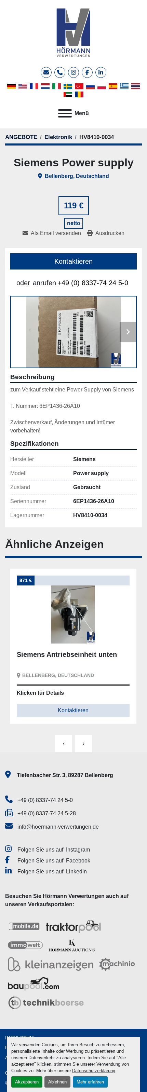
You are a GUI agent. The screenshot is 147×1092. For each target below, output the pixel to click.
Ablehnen (57, 1081)
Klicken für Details (40, 693)
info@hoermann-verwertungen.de (58, 827)
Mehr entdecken (46, 633)
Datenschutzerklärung (93, 1070)
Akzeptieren (27, 1081)
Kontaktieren (73, 261)
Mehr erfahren (90, 1081)
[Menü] (65, 113)
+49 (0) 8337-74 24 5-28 (46, 813)
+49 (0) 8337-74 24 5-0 (92, 283)
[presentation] (63, 743)
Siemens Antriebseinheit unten (67, 654)
